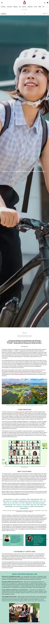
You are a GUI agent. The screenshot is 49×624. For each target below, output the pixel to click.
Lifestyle (44, 6)
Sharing (17, 492)
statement (24, 353)
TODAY (39, 6)
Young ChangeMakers (6, 435)
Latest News (9, 6)
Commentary (30, 6)
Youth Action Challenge (23, 583)
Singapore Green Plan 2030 (21, 411)
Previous (1, 540)
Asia (20, 6)
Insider (35, 6)
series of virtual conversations (17, 374)
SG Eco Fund (20, 435)
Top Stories (3, 6)
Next (48, 540)
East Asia (24, 6)
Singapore (15, 6)
